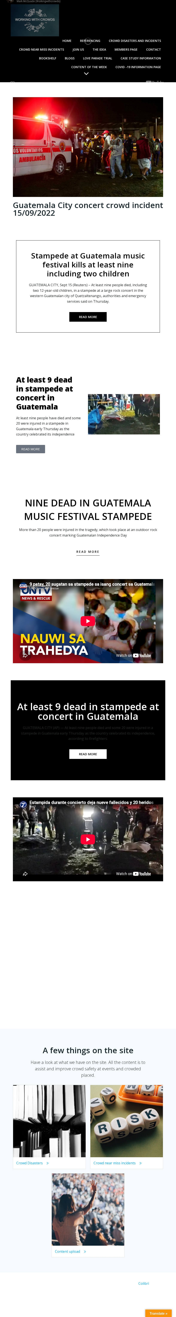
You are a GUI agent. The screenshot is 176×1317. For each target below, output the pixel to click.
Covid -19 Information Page (138, 67)
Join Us (78, 49)
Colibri (143, 1283)
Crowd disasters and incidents (135, 41)
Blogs (69, 58)
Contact (153, 49)
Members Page (126, 49)
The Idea (99, 49)
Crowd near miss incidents (41, 49)
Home (66, 41)
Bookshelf (47, 58)
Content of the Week (89, 67)
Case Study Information (141, 58)
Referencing (90, 41)
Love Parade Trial (97, 58)
